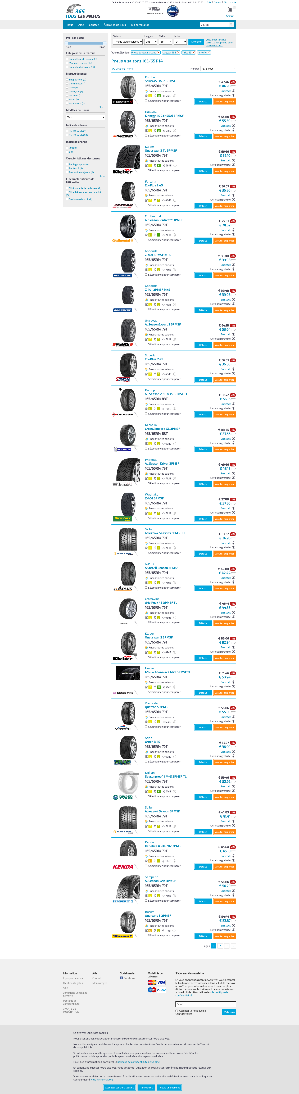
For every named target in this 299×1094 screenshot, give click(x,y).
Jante (177, 36)
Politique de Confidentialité (71, 1002)
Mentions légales (73, 982)
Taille (162, 36)
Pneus (69, 24)
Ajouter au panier (224, 101)
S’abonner (229, 1012)
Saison (117, 36)
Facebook (129, 978)
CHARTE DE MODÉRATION (71, 1010)
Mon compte (230, 2)
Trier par (194, 68)
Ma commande (140, 24)
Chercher (196, 41)
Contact (217, 2)
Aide (209, 2)
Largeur (148, 36)
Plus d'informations (102, 1079)
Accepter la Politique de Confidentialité (190, 1012)
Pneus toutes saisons (144, 52)
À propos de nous (115, 24)
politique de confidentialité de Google (138, 1061)
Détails (203, 101)
